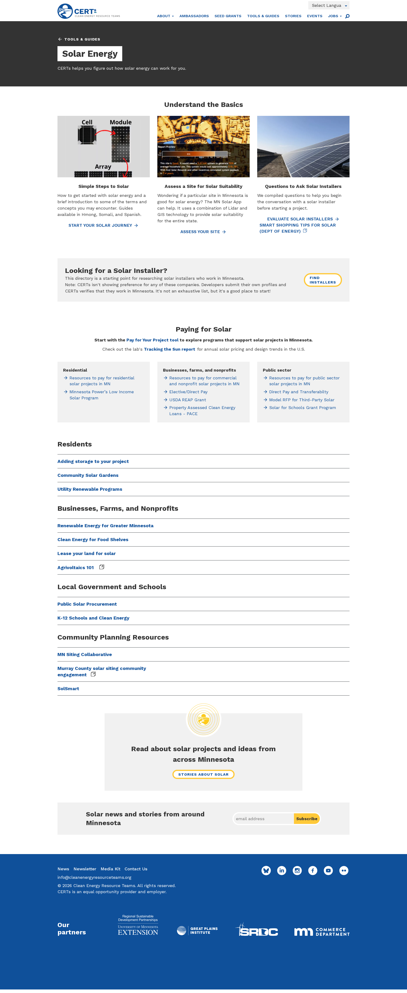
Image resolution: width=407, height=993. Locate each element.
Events (314, 16)
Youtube (328, 870)
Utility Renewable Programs (89, 489)
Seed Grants (228, 16)
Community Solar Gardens (87, 475)
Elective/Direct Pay (188, 391)
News (63, 868)
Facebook (312, 870)
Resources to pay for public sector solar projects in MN (304, 380)
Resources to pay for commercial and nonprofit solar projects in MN (204, 380)
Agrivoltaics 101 (76, 567)
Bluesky (266, 870)
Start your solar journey (100, 225)
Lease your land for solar (86, 553)
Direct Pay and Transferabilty (298, 391)
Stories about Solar (203, 774)
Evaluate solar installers (300, 218)
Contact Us (136, 868)
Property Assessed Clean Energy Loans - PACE (202, 410)
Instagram (297, 870)
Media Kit (110, 868)
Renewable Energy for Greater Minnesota (105, 525)
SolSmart (68, 688)
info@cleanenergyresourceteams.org (94, 877)
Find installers (323, 280)
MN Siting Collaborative (84, 654)
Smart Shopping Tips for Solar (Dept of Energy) (298, 228)
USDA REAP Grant (187, 399)
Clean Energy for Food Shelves (92, 539)
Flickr (344, 870)
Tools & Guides (263, 16)
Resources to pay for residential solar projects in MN (101, 380)
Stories (293, 16)
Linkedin (281, 870)
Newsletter (84, 868)
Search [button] (347, 16)
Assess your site (200, 231)
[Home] (88, 11)
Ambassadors (194, 16)
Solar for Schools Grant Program (302, 407)
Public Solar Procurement (87, 604)
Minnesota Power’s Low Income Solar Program (101, 394)
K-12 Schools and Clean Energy (93, 618)
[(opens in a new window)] (138, 925)
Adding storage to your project (93, 461)
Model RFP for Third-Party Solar (301, 399)
